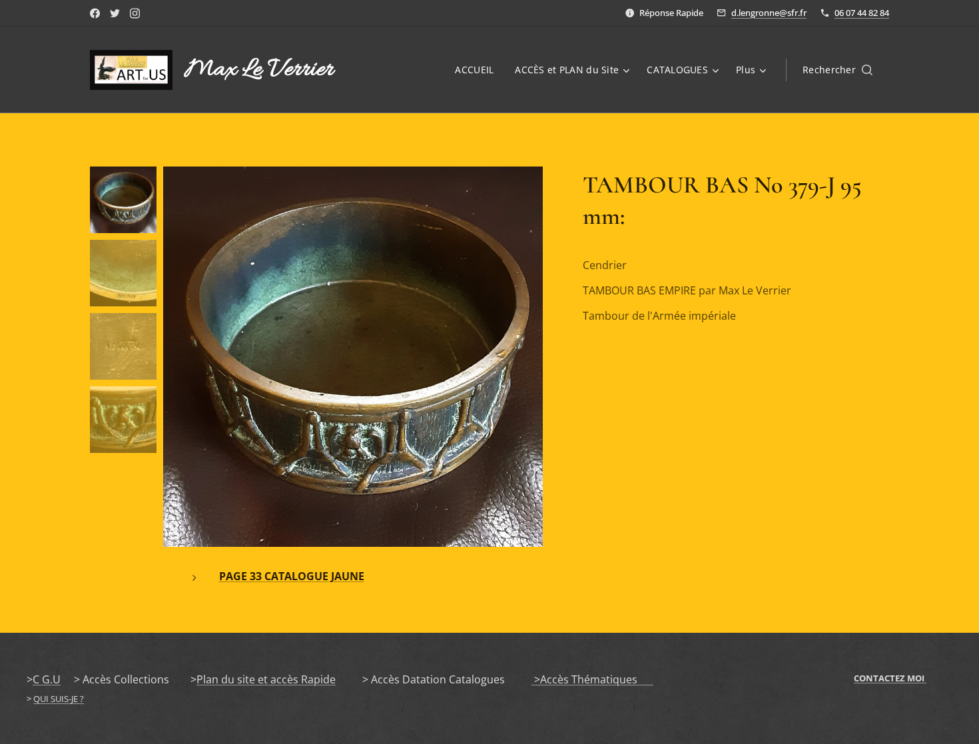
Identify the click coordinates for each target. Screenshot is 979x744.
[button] (837, 70)
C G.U (47, 679)
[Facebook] (95, 13)
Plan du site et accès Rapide (266, 679)
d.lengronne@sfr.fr (769, 13)
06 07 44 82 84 (861, 13)
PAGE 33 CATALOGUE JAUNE (291, 576)
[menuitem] (478, 70)
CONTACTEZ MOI (890, 678)
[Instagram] (135, 13)
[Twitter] (115, 13)
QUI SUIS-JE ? (58, 699)
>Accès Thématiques (592, 679)
